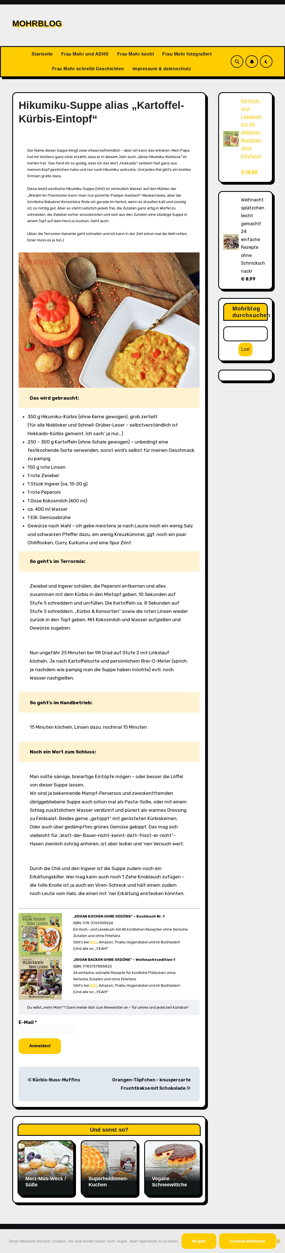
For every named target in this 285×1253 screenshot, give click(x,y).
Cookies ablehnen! (248, 1241)
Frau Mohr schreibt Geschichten (88, 68)
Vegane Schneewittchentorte (172, 1184)
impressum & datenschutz (161, 68)
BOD (93, 942)
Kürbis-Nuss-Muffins (56, 1079)
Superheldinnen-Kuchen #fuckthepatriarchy (108, 1187)
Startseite (42, 54)
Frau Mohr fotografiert (187, 54)
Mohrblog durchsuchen (250, 311)
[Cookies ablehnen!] (278, 1241)
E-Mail (28, 1022)
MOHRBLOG (37, 23)
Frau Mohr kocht (135, 54)
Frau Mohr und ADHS (85, 54)
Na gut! (199, 1241)
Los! (245, 349)
